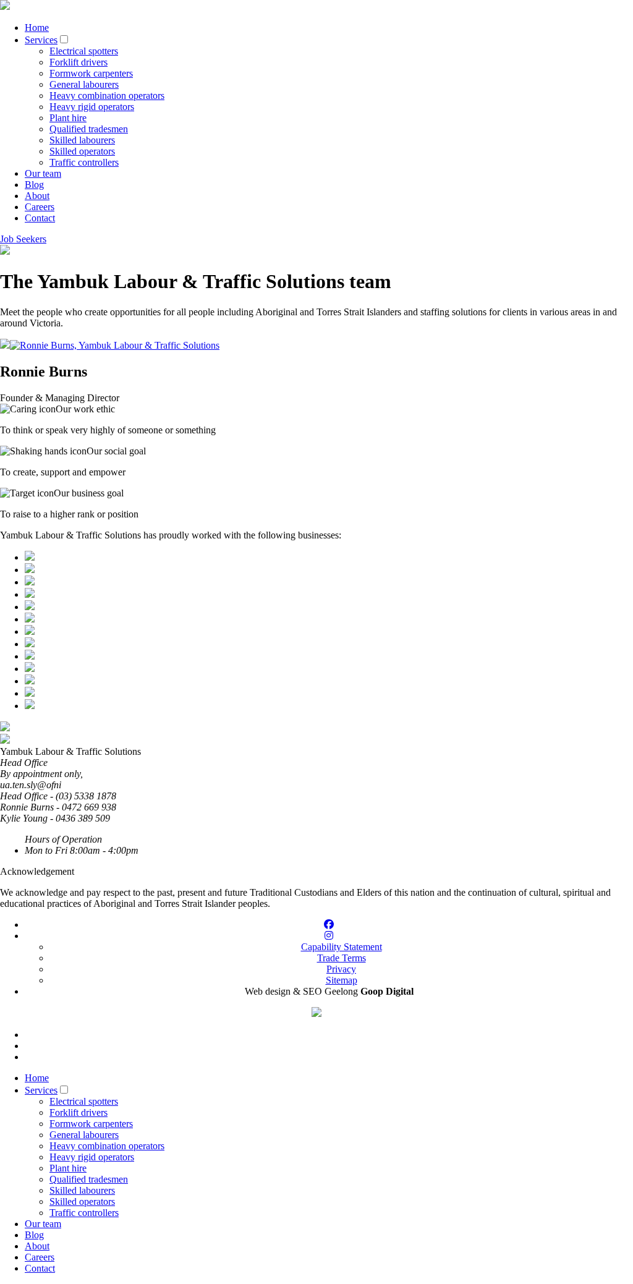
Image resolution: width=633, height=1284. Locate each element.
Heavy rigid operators (91, 106)
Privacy (341, 969)
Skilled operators (82, 151)
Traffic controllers (84, 162)
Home (37, 27)
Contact (40, 218)
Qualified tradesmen (88, 129)
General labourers (84, 84)
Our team (43, 173)
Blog (34, 184)
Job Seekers (23, 239)
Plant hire (68, 118)
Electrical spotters (83, 51)
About (37, 195)
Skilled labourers (82, 140)
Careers (39, 207)
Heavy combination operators (106, 95)
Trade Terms (341, 958)
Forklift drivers (78, 62)
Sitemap (341, 980)
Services (41, 40)
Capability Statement (341, 947)
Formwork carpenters (91, 73)
